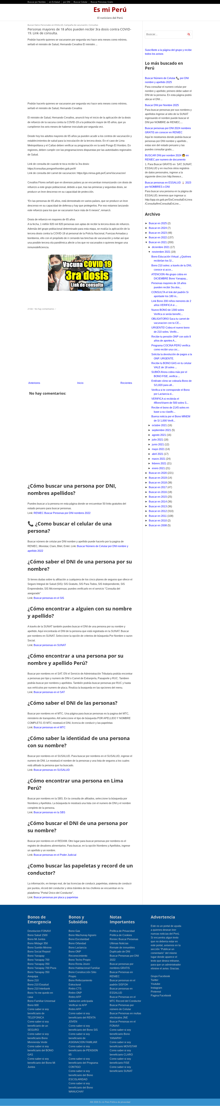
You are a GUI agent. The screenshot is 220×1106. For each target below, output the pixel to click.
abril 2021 (158, 454)
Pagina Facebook (161, 995)
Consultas (93, 24)
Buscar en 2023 (158, 232)
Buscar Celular (80, 2)
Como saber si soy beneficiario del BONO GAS (40, 1050)
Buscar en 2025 (158, 223)
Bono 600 (33, 1005)
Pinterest (156, 991)
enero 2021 (159, 468)
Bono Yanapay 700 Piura (42, 968)
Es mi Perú (110, 9)
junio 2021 (158, 444)
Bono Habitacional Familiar (84, 968)
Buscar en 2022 (158, 237)
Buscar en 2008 (158, 525)
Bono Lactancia (77, 947)
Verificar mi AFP (78, 1005)
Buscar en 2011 (158, 516)
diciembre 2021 (161, 247)
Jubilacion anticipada (81, 1001)
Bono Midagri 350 (38, 943)
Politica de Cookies (121, 935)
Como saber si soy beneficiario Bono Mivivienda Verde (38, 1038)
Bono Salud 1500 (38, 935)
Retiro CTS (75, 988)
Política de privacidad (120, 1102)
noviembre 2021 (161, 251)
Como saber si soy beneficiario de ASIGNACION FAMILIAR (83, 1038)
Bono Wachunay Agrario (82, 935)
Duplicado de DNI (120, 951)
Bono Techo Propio (80, 959)
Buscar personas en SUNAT (50, 645)
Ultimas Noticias (119, 943)
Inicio (80, 383)
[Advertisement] (80, 74)
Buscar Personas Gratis (102, 2)
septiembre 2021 (162, 430)
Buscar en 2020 (158, 473)
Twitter (154, 980)
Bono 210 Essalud (38, 984)
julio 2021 (158, 439)
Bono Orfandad (77, 943)
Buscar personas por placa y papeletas (56, 897)
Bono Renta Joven (79, 964)
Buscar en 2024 (158, 228)
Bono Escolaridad (79, 939)
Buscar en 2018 (158, 482)
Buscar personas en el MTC (50, 727)
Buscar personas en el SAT (49, 692)
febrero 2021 (159, 463)
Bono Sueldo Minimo (40, 947)
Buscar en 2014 (158, 501)
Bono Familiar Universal (41, 1001)
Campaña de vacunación (76, 24)
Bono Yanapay (36, 955)
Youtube (155, 984)
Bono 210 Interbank (39, 988)
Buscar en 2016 (158, 492)
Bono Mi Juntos (36, 939)
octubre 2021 (159, 425)
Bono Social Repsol (39, 951)
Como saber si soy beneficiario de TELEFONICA (38, 1013)
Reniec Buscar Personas (124, 939)
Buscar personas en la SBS (49, 812)
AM (91, 1102)
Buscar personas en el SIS (49, 598)
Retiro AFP (75, 997)
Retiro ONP (75, 992)
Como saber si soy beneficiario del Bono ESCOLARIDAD (81, 1075)
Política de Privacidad (122, 931)
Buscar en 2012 (158, 511)
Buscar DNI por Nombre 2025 (162, 105)
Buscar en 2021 (158, 242)
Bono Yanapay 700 (38, 959)
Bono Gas (74, 931)
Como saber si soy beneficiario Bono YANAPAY (120, 1033)
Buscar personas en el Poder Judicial (55, 854)
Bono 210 (33, 980)
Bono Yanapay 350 (38, 964)
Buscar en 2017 (158, 487)
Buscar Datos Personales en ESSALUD (45, 24)
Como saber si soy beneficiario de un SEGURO (38, 1025)
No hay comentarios (45, 308)
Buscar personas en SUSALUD (52, 770)
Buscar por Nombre (37, 2)
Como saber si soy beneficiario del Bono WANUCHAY (81, 1087)
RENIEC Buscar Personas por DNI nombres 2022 (62, 513)
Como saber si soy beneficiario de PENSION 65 (83, 1050)
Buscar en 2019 (158, 477)
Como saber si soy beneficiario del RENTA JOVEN (82, 1017)
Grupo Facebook (160, 976)
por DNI (66, 2)
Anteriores (34, 383)
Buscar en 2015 (158, 496)
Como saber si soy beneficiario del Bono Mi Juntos (41, 1062)
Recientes (126, 383)
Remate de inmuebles (122, 947)
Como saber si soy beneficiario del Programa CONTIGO (83, 1062)
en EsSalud (54, 2)
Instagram (156, 987)
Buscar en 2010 (158, 520)
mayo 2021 (158, 449)
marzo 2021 (159, 458)
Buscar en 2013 (158, 506)
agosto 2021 (159, 435)
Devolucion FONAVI (39, 931)
